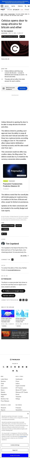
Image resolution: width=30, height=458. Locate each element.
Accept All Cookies (15, 455)
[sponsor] (5, 333)
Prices (17, 381)
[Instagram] (11, 367)
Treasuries (18, 396)
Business (3, 381)
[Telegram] (18, 367)
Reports (3, 410)
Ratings (18, 398)
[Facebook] (15, 367)
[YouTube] (22, 367)
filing (6, 141)
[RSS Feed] (16, 370)
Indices (18, 383)
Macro (2, 390)
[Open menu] (28, 6)
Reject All (15, 450)
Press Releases (5, 401)
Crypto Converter (20, 385)
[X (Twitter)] (3, 367)
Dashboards (19, 379)
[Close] (28, 414)
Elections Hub (4, 398)
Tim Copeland (8, 31)
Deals (2, 383)
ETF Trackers (19, 388)
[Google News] (13, 370)
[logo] (2, 6)
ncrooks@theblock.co (14, 270)
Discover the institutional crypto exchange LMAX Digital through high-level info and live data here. (15, 2)
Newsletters (19, 410)
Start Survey (22, 88)
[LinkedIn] (7, 367)
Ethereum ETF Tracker (22, 392)
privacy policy (23, 436)
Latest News (4, 379)
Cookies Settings (15, 445)
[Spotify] (26, 367)
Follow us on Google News (13, 290)
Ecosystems (4, 388)
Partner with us (8, 296)
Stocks (17, 394)
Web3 (2, 396)
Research (3, 407)
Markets (3, 392)
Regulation (4, 394)
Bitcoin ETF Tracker (21, 390)
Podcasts (18, 407)
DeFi (2, 385)
